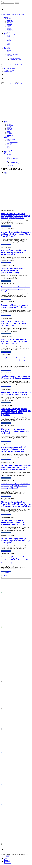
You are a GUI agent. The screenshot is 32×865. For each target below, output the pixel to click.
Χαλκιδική (9, 45)
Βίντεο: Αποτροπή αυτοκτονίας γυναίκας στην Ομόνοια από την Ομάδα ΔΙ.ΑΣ (16, 393)
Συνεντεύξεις (10, 30)
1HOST (7, 856)
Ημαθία (8, 36)
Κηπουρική (9, 55)
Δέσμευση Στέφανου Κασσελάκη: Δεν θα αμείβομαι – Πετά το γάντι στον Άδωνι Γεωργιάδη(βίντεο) (16, 234)
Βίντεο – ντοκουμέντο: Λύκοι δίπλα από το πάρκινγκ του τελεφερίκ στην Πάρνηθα (15, 289)
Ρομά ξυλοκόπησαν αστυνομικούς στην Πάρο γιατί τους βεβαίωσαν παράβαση (15, 377)
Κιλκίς (8, 41)
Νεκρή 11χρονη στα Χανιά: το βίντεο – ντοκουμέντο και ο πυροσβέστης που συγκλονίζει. (15, 360)
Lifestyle (9, 50)
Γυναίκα (8, 52)
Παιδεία (8, 26)
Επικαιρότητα (10, 21)
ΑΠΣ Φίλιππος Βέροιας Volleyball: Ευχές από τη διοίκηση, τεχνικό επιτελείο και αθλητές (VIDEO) (14, 449)
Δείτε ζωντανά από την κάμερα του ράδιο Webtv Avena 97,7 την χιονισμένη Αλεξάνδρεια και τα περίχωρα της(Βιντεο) (16, 412)
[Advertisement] (16, 103)
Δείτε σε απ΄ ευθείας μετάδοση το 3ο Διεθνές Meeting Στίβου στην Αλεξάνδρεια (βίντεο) (14, 252)
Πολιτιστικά (9, 29)
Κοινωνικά (9, 24)
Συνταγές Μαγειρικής (15, 58)
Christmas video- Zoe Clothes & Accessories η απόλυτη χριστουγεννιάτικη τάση (13, 270)
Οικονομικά (9, 25)
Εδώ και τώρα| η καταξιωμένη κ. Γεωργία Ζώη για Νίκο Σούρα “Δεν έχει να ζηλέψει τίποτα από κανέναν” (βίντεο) (16, 504)
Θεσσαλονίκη (10, 39)
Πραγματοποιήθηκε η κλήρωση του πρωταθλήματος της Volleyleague (14, 306)
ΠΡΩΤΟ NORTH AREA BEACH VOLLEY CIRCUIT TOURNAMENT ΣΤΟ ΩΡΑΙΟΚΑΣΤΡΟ (15, 323)
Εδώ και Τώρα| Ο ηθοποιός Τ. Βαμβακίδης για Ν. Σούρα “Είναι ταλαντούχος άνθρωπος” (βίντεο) (13, 522)
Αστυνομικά (9, 20)
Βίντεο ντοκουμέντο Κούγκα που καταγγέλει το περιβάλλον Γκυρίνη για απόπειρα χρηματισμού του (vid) (15, 216)
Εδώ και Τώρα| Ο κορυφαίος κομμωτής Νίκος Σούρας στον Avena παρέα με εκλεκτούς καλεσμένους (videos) (16, 467)
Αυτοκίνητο (9, 51)
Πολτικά (9, 28)
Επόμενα (7, 572)
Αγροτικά (9, 18)
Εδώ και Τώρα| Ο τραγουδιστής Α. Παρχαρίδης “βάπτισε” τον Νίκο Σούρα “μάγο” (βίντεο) (15, 541)
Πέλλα (8, 43)
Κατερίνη (9, 40)
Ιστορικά (9, 22)
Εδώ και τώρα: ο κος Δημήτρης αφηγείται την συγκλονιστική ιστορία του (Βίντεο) (15, 431)
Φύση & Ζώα (10, 61)
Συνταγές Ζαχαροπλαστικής (16, 59)
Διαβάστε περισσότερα (6, 226)
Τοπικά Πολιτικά (13, 37)
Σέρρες (8, 44)
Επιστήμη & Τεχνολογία (12, 54)
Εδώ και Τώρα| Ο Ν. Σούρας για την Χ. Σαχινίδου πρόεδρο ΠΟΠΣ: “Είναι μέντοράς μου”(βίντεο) (15, 486)
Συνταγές (9, 56)
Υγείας (8, 32)
